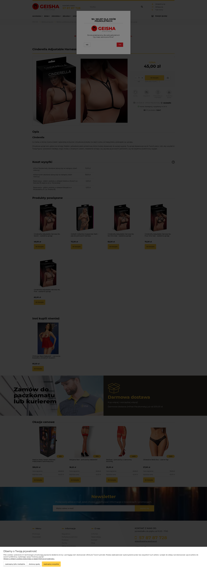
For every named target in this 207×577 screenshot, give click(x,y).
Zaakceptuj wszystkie (51, 564)
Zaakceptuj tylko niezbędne (15, 564)
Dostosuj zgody (34, 564)
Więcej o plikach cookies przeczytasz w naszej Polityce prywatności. (29, 559)
